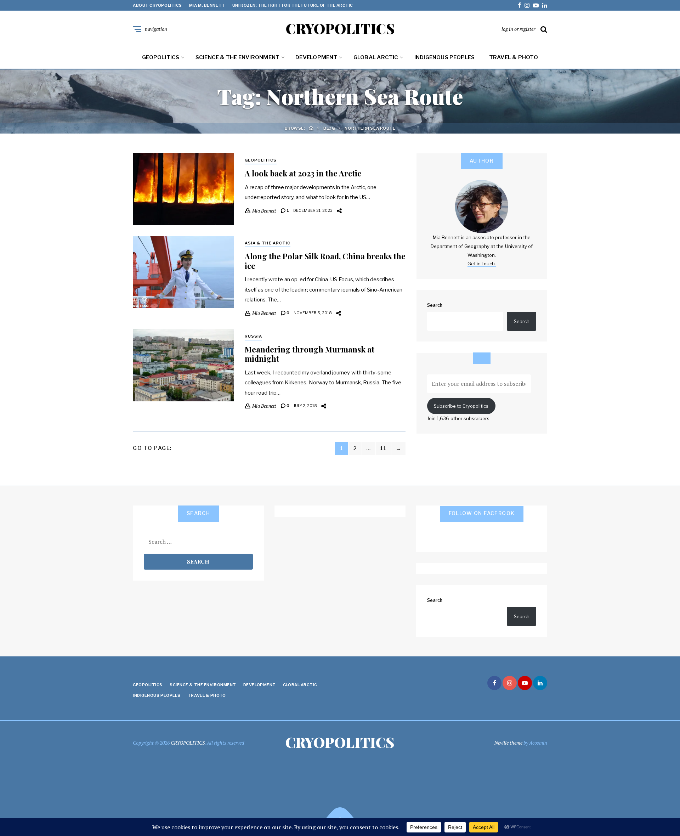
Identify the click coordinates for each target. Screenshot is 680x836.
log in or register (518, 29)
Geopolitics (160, 57)
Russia (253, 336)
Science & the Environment (238, 57)
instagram (527, 5)
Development (316, 57)
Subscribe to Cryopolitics (461, 406)
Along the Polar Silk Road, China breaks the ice (325, 261)
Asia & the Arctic (268, 243)
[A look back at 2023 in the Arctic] (183, 189)
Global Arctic (375, 57)
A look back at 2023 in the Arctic (303, 173)
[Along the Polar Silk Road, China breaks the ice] (183, 272)
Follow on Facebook (482, 513)
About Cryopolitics (157, 5)
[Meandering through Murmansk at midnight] (183, 365)
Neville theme (508, 742)
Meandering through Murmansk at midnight (309, 354)
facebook (519, 5)
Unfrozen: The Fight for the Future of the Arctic (292, 5)
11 (383, 448)
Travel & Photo (513, 57)
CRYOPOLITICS (340, 28)
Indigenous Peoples (444, 57)
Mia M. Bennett (207, 5)
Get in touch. (482, 263)
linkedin (544, 5)
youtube (536, 5)
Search (434, 305)
